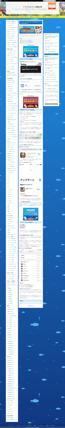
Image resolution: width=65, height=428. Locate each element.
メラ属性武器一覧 (10, 341)
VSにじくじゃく (10, 413)
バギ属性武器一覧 (10, 347)
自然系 (8, 204)
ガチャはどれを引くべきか (11, 40)
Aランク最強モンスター (11, 149)
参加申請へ (52, 8)
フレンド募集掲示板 (10, 419)
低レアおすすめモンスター (11, 170)
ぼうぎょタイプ (9, 196)
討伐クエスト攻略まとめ (11, 274)
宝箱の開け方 (9, 99)
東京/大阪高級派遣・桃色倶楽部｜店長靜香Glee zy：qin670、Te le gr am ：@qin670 (51, 37)
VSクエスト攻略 (10, 400)
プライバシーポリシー (41, 425)
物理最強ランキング (10, 153)
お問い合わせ (30, 425)
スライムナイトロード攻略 (11, 240)
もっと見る (51, 54)
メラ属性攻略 (9, 290)
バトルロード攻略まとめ (11, 238)
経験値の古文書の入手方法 (11, 119)
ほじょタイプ (9, 198)
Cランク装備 (9, 324)
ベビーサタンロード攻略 (11, 249)
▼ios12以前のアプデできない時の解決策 (26, 41)
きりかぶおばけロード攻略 (11, 266)
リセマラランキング (10, 25)
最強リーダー (32, 16)
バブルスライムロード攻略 (11, 242)
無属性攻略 (9, 288)
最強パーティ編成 (10, 147)
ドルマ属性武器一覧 (10, 354)
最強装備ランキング (10, 309)
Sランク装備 (9, 317)
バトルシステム (9, 84)
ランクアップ (9, 223)
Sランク (8, 174)
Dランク (8, 183)
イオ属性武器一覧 (10, 349)
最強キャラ (26, 16)
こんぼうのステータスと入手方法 (50, 79)
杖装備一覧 (9, 332)
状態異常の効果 (9, 101)
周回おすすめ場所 (15, 16)
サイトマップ (24, 425)
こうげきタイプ (9, 189)
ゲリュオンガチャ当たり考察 (12, 57)
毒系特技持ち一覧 (10, 385)
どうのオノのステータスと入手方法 (50, 77)
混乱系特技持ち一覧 (10, 396)
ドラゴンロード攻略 (10, 270)
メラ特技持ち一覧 (10, 368)
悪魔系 (8, 211)
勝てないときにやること (11, 82)
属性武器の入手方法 (10, 313)
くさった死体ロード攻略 (11, 264)
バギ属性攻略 (9, 296)
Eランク (8, 185)
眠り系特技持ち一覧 (10, 383)
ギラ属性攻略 (9, 292)
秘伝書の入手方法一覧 (11, 234)
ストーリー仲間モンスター (11, 162)
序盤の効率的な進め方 (11, 80)
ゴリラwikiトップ (11, 425)
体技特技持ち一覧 (10, 362)
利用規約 (35, 425)
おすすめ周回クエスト (11, 38)
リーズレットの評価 (10, 66)
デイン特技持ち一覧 (10, 379)
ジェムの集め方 (9, 90)
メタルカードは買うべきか (11, 113)
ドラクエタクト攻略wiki (49, 70)
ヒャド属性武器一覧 (10, 345)
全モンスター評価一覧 (11, 29)
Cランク (8, 181)
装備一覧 (8, 307)
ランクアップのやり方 (11, 130)
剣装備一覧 (9, 328)
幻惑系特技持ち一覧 (10, 392)
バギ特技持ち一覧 (10, 375)
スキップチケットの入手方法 (12, 105)
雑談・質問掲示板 (56, 16)
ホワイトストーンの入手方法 (12, 136)
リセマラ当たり (8, 16)
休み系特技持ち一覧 (10, 390)
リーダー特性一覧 (10, 172)
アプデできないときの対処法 (12, 46)
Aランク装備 (9, 319)
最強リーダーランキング (11, 33)
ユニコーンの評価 (10, 61)
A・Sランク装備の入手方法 (11, 315)
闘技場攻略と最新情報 (11, 72)
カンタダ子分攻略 (10, 278)
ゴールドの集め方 (10, 97)
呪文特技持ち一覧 (10, 364)
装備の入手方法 (9, 86)
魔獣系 (8, 206)
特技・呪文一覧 (9, 358)
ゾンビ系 (8, 213)
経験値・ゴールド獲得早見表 (12, 42)
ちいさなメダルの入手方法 (11, 103)
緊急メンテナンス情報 (11, 44)
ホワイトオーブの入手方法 (11, 134)
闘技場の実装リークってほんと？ (50, 49)
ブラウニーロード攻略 (11, 253)
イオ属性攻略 (9, 298)
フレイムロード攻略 (10, 259)
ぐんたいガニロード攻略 (11, 268)
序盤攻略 (44, 16)
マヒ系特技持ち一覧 (10, 394)
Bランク (8, 179)
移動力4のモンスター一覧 (11, 168)
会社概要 (47, 425)
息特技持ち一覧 (9, 366)
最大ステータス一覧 (10, 164)
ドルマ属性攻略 (9, 303)
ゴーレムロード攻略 (10, 257)
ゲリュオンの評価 (10, 59)
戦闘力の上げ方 (9, 117)
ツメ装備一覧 (9, 330)
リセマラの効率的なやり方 (11, 27)
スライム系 (9, 200)
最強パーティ (38, 16)
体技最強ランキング (10, 157)
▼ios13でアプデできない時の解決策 (25, 40)
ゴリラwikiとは (18, 425)
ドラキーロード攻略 (10, 244)
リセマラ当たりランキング (11, 52)
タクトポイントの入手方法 (11, 92)
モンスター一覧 (50, 16)
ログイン (60, 0)
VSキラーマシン (10, 411)
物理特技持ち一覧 (10, 360)
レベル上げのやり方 (10, 115)
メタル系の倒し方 (10, 123)
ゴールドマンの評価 (10, 68)
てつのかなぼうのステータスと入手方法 (51, 81)
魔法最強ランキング (10, 155)
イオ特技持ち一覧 (10, 377)
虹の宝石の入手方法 (10, 132)
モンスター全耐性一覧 (11, 166)
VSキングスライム (10, 402)
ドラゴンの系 (9, 202)
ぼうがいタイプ (9, 194)
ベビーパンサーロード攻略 (11, 251)
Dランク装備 (9, 326)
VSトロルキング (10, 409)
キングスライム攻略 (10, 276)
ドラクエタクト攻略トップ (11, 23)
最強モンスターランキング (11, 31)
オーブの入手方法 (10, 88)
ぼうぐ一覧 (9, 339)
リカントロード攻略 (10, 255)
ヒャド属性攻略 (9, 294)
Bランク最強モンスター (11, 151)
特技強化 (8, 138)
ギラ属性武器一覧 (10, 343)
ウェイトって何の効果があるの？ (50, 51)
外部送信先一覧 (53, 425)
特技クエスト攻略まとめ (11, 282)
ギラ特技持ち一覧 (10, 370)
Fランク (8, 187)
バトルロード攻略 (20, 16)
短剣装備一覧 (9, 334)
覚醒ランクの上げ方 (10, 128)
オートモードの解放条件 (11, 107)
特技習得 (8, 121)
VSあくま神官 (9, 404)
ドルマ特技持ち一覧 (10, 381)
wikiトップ (6, 0)
